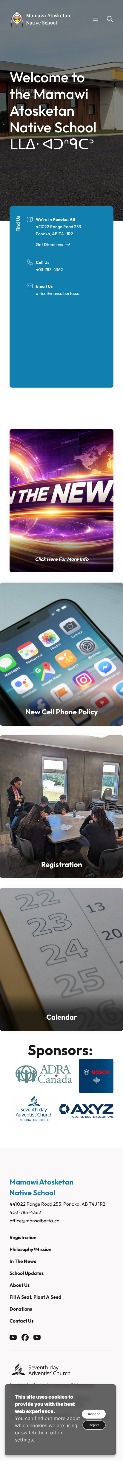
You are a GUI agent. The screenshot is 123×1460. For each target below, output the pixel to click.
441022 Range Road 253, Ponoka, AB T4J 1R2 (57, 1204)
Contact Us (21, 1321)
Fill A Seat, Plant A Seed (35, 1297)
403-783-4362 (49, 269)
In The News (23, 1261)
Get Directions (49, 244)
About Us (20, 1285)
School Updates (27, 1273)
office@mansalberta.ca (57, 293)
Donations (21, 1309)
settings (24, 1440)
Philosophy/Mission (30, 1249)
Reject (94, 1425)
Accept (94, 1414)
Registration (23, 1237)
